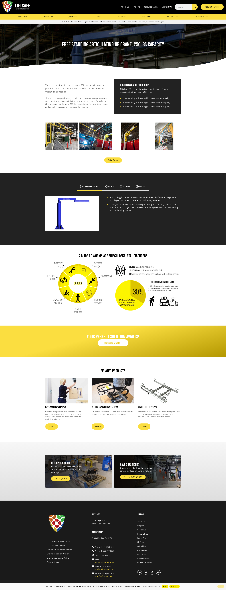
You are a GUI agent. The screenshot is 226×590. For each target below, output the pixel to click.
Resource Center (151, 7)
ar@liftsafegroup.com (103, 576)
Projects (136, 7)
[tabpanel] (113, 215)
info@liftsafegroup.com (104, 562)
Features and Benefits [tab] (90, 186)
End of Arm (48, 16)
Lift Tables (97, 16)
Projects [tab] (126, 186)
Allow (165, 586)
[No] (220, 586)
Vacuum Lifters (173, 16)
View (51, 426)
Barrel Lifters (23, 16)
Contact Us (167, 7)
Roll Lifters (146, 16)
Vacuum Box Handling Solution (105, 407)
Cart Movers (121, 16)
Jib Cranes (73, 16)
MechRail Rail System (147, 407)
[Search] (195, 7)
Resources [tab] (142, 186)
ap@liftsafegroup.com (104, 569)
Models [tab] (110, 186)
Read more (174, 586)
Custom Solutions (201, 16)
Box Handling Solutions (55, 407)
